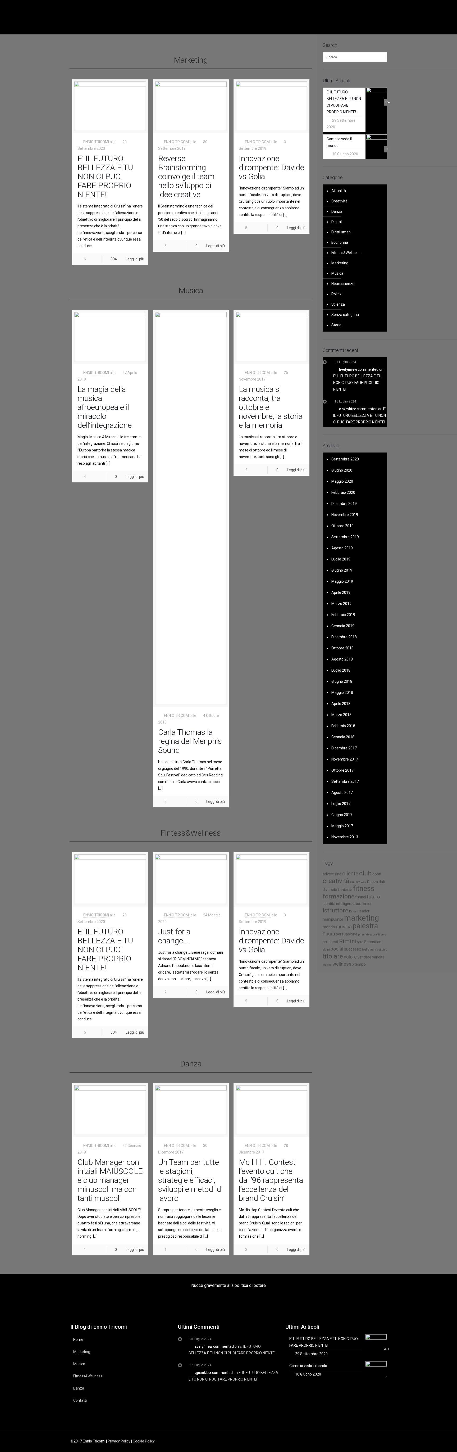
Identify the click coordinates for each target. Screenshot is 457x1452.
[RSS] (360, 1441)
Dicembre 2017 (344, 748)
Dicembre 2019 (344, 503)
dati (382, 881)
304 (114, 259)
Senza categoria (345, 315)
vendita (378, 957)
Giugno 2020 (341, 470)
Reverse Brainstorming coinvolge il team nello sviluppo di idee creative (186, 176)
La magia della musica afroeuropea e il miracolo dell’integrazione (104, 407)
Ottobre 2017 (342, 770)
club (365, 873)
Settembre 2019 (345, 537)
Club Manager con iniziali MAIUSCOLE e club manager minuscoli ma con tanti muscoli (110, 1180)
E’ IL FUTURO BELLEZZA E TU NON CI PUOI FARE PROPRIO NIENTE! (105, 176)
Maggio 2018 (342, 692)
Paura (329, 934)
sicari (326, 949)
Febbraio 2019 (343, 615)
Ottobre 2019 (342, 526)
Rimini (348, 941)
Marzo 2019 (341, 603)
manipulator (333, 919)
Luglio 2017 (340, 804)
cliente (350, 873)
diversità (330, 889)
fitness (363, 888)
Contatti (80, 1400)
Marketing (339, 263)
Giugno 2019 (341, 570)
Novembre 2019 (344, 515)
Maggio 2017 (342, 826)
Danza (336, 211)
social (337, 949)
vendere (364, 957)
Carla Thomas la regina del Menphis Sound (190, 741)
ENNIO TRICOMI (96, 142)
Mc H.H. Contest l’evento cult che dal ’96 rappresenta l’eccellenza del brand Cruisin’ (271, 1180)
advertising (332, 874)
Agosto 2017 (342, 792)
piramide (363, 934)
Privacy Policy (119, 1441)
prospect (330, 941)
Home (78, 1339)
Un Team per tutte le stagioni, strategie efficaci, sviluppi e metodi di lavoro (190, 1180)
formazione (338, 896)
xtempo (359, 964)
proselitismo (378, 934)
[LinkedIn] (353, 1441)
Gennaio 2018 (342, 737)
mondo (329, 927)
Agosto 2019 (342, 548)
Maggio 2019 (342, 581)
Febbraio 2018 (343, 726)
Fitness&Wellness (345, 253)
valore (350, 957)
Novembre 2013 (344, 837)
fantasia (345, 889)
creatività (336, 881)
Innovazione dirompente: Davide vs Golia (271, 167)
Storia (336, 325)
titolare (333, 956)
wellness (341, 964)
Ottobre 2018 (342, 648)
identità (329, 903)
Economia (339, 242)
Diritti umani (341, 232)
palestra (365, 926)
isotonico (364, 903)
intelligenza (345, 903)
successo (352, 949)
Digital (336, 222)
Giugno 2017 (341, 815)
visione (327, 964)
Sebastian (372, 941)
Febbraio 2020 (343, 492)
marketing (361, 917)
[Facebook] (346, 1441)
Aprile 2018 (340, 704)
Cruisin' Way (358, 882)
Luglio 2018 (340, 670)
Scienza (338, 304)
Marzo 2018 (341, 715)
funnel (360, 897)
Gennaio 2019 (342, 626)
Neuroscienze (342, 284)
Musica (337, 273)
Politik (336, 294)
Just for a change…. (174, 936)
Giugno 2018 (341, 681)
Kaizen (353, 911)
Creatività (339, 201)
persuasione (346, 934)
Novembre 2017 (344, 759)
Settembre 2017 (345, 781)
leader (364, 911)
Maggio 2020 (342, 481)
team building (378, 949)
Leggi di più (135, 259)
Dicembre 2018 (344, 637)
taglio (365, 949)
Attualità (338, 191)
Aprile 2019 (340, 592)
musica (344, 926)
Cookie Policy (144, 1441)
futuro (373, 896)
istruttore (335, 910)
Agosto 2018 (342, 659)
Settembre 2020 (345, 459)
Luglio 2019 (340, 559)
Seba (360, 942)
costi (376, 874)
